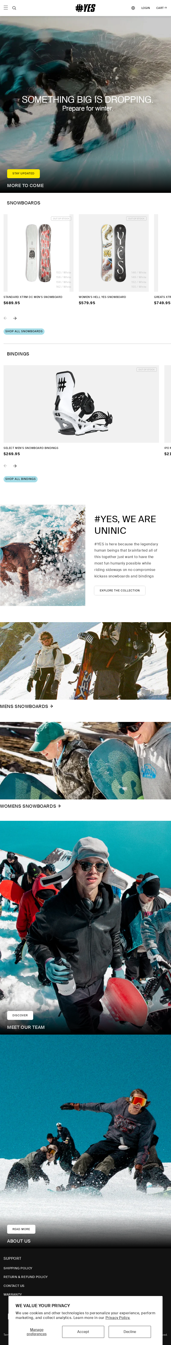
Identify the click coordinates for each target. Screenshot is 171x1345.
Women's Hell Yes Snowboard (102, 297)
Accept (83, 1331)
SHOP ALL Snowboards (24, 331)
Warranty (13, 1294)
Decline (130, 1331)
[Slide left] (8, 321)
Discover (20, 1015)
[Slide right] (18, 321)
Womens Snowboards (28, 806)
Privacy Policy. (118, 1317)
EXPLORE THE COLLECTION (120, 590)
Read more (21, 1229)
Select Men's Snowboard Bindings (31, 448)
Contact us (14, 1286)
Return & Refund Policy (26, 1277)
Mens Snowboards (24, 706)
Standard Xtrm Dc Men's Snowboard (33, 297)
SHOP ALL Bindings (20, 479)
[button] (14, 8)
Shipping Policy (18, 1268)
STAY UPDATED (23, 173)
